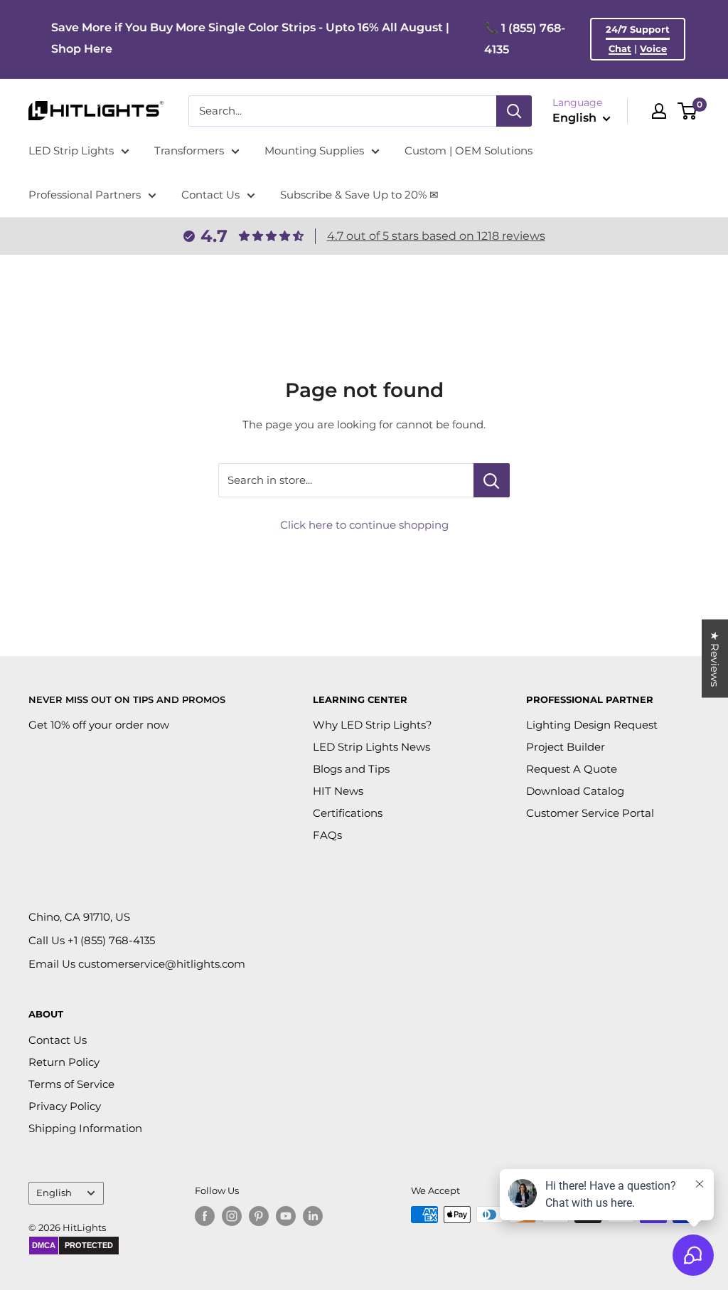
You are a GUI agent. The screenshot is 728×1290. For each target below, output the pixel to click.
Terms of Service (71, 1084)
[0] (688, 111)
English (54, 1193)
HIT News (338, 791)
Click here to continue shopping (364, 525)
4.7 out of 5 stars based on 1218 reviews (436, 236)
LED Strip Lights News (371, 747)
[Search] (514, 111)
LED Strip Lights (71, 150)
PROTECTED (89, 1245)
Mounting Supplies (314, 150)
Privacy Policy (64, 1106)
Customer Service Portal (590, 813)
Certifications (347, 813)
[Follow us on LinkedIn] (313, 1216)
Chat (620, 48)
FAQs (327, 835)
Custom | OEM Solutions (468, 150)
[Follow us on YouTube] (286, 1216)
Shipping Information (85, 1128)
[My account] (659, 111)
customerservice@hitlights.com (161, 964)
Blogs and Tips (351, 769)
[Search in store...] (491, 480)
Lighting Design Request (592, 724)
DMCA (43, 1245)
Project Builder (565, 747)
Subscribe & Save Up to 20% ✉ (359, 194)
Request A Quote (571, 769)
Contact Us (210, 194)
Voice (653, 48)
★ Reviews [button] (715, 658)
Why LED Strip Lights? (372, 724)
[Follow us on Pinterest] (259, 1216)
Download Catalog (575, 791)
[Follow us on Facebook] (205, 1216)
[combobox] (342, 111)
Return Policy (64, 1062)
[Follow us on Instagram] (232, 1216)
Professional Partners (84, 194)
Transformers (189, 150)
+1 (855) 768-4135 (111, 940)
